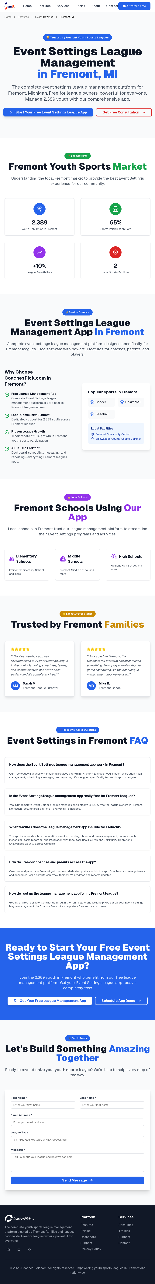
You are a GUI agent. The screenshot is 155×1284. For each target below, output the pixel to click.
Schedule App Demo (118, 1001)
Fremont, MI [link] (67, 16)
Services (63, 6)
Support (86, 1243)
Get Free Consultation (120, 112)
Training (124, 1231)
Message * (18, 1149)
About (95, 6)
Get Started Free (134, 6)
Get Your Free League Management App (53, 1001)
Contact (112, 6)
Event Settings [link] (44, 16)
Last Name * (88, 1097)
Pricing (80, 6)
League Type (19, 1132)
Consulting (126, 1225)
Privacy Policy (91, 1249)
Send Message (74, 1180)
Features (44, 6)
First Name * (19, 1097)
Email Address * (21, 1115)
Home (27, 6)
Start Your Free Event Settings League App (51, 112)
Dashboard (88, 1237)
